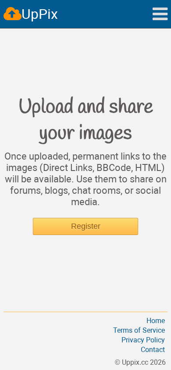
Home (155, 321)
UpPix (39, 14)
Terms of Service (139, 330)
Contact (153, 349)
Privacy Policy (143, 340)
